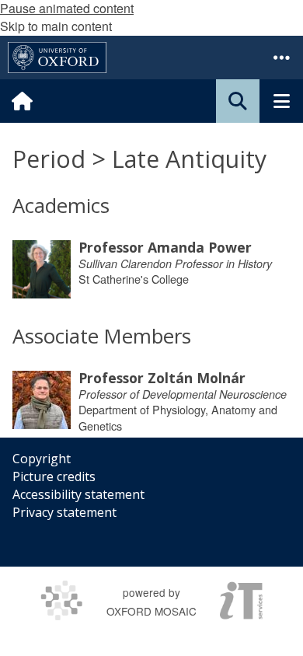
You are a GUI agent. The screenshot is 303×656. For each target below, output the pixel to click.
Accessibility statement (78, 494)
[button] (281, 57)
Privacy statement (64, 512)
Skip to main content (56, 26)
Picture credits (54, 476)
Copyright (41, 458)
